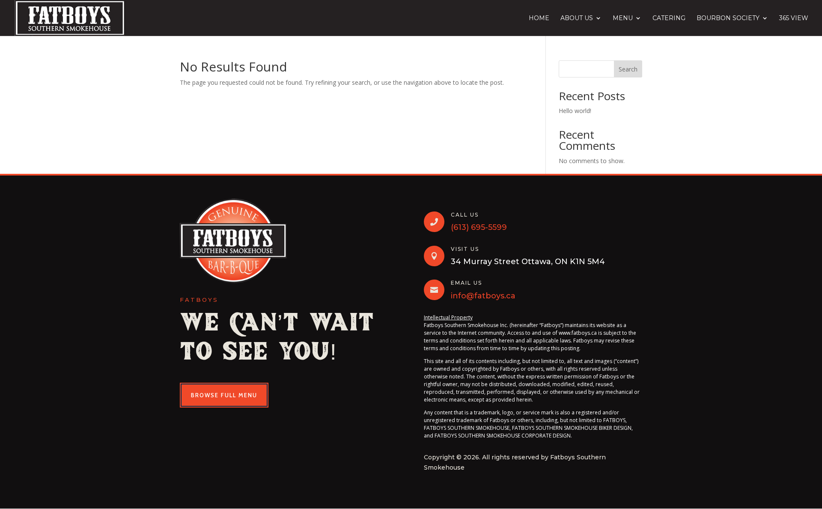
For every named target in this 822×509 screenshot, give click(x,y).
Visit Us (465, 249)
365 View (793, 18)
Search (628, 69)
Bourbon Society (728, 18)
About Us (576, 18)
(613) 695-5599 (479, 227)
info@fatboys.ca (483, 296)
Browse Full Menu (224, 395)
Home (539, 18)
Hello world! (575, 111)
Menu (623, 18)
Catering (668, 18)
